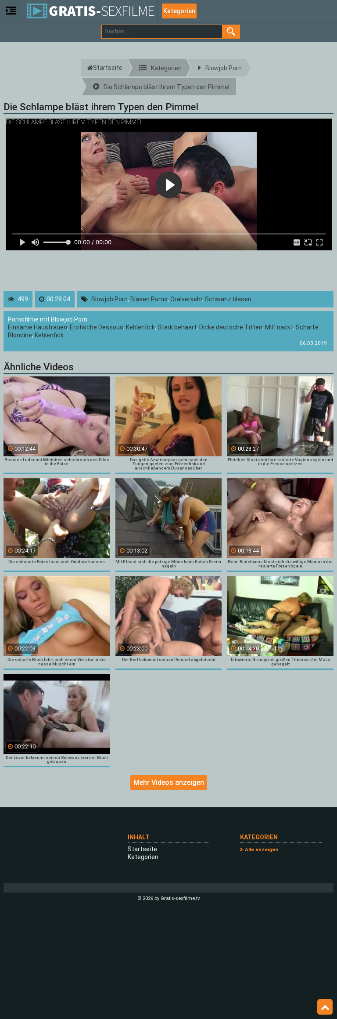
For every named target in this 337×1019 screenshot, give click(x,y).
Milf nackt (279, 327)
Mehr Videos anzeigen (168, 782)
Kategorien (179, 10)
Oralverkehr (186, 299)
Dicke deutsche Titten (230, 327)
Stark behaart (177, 327)
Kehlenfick (140, 327)
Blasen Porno (149, 299)
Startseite (142, 849)
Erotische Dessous (96, 327)
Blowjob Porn (109, 299)
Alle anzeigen (261, 850)
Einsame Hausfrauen (37, 327)
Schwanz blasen (228, 299)
